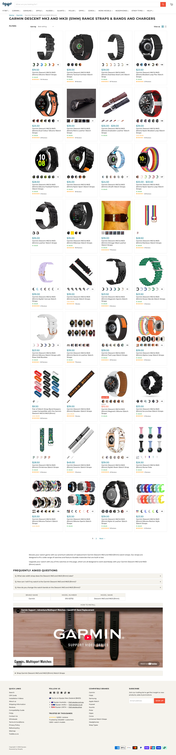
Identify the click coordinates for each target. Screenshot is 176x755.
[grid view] (162, 26)
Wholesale (13, 719)
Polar (72, 11)
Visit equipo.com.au (76, 702)
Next (101, 539)
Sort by (33, 26)
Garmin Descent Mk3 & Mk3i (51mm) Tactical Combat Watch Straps (80, 74)
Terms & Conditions (16, 722)
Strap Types (137, 11)
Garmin (15, 11)
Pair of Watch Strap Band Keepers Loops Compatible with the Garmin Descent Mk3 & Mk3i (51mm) (46, 411)
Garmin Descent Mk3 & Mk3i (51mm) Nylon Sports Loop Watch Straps (150, 187)
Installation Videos (16, 698)
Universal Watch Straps (98, 719)
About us (12, 701)
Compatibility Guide (16, 710)
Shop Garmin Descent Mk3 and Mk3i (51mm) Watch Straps (41, 673)
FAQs (11, 713)
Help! (149, 11)
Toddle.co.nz (14, 734)
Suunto (61, 11)
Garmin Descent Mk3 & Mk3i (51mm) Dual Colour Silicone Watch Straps (46, 131)
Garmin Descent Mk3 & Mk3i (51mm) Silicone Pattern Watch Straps (45, 521)
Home (11, 15)
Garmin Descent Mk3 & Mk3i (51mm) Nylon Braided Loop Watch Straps (150, 131)
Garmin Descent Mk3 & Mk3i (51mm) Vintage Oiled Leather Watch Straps (113, 243)
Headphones (121, 11)
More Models (105, 11)
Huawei (49, 11)
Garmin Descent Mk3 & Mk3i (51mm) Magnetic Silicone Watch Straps (114, 411)
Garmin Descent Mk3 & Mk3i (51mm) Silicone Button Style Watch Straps (148, 521)
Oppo (81, 11)
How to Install (88, 605)
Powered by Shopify (16, 749)
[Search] (163, 4)
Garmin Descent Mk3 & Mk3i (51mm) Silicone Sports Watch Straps (79, 521)
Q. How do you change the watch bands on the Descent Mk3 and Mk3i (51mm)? (47, 587)
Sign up (159, 701)
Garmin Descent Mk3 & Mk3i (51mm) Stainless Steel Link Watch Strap (115, 74)
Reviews (12, 707)
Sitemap (12, 731)
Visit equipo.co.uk (75, 705)
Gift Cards (13, 695)
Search (11, 692)
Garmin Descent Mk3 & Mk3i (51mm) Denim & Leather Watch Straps (80, 355)
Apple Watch (94, 701)
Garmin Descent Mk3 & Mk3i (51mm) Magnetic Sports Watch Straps (114, 299)
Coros (91, 11)
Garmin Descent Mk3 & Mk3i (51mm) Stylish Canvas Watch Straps (44, 299)
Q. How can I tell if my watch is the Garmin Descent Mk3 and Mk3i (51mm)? (45, 582)
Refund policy (14, 728)
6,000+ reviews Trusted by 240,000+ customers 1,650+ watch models (61, 719)
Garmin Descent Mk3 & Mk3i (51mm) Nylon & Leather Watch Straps (114, 521)
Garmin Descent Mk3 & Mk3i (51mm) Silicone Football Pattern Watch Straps (45, 187)
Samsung (27, 11)
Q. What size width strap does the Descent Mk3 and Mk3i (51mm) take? (44, 576)
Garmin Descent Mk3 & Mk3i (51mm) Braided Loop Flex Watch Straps (149, 74)
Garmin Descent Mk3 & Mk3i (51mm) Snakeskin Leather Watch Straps (115, 131)
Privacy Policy (14, 725)
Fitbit (5, 11)
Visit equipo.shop (75, 707)
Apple (39, 11)
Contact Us (13, 716)
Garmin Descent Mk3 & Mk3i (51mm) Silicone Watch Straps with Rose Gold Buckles (46, 355)
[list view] (165, 26)
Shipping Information (17, 704)
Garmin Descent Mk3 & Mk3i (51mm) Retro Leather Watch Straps (79, 131)
